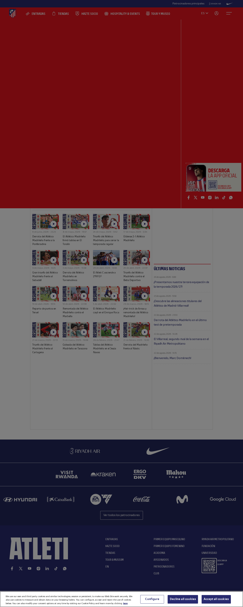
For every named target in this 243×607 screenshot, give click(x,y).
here (125, 603)
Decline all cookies (183, 599)
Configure (152, 599)
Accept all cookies (216, 599)
